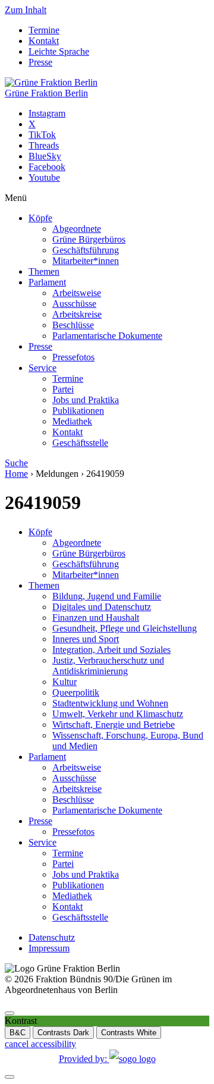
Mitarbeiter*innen (85, 261)
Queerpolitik (75, 692)
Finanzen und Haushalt (95, 617)
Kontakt (44, 41)
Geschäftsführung (85, 250)
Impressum (49, 948)
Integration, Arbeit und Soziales (111, 650)
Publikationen (78, 411)
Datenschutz (52, 937)
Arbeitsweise (76, 293)
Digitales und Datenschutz (101, 607)
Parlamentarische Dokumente (107, 336)
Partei (63, 389)
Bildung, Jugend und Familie (106, 596)
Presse (40, 62)
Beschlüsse (73, 325)
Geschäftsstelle (80, 443)
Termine (44, 30)
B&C (18, 1032)
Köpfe (40, 218)
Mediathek (72, 421)
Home (16, 474)
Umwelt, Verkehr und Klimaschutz (117, 714)
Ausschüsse (74, 304)
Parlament (47, 282)
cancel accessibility (40, 1044)
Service (42, 368)
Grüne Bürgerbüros (88, 239)
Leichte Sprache (59, 51)
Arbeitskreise (77, 314)
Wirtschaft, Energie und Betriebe (113, 724)
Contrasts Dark (63, 1032)
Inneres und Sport (85, 639)
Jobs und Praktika (85, 400)
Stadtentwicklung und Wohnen (110, 703)
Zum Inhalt (25, 10)
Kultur (64, 682)
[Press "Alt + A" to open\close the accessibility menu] (9, 1013)
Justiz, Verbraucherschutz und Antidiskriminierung (108, 665)
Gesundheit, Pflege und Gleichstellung (124, 628)
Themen (44, 271)
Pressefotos (73, 357)
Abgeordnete (76, 229)
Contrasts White (128, 1032)
